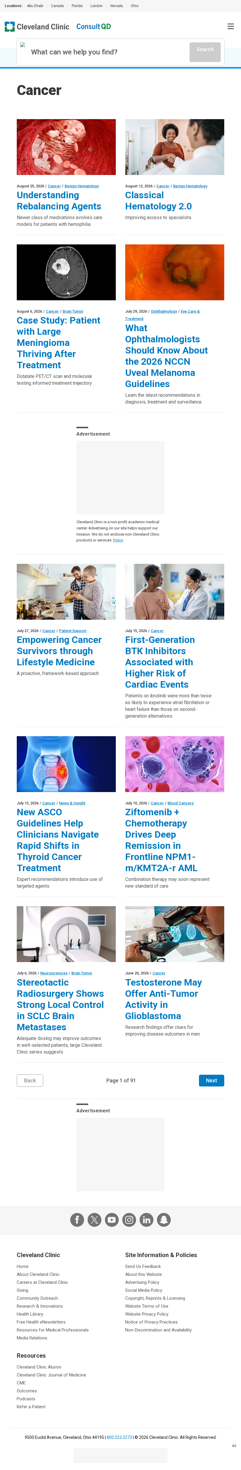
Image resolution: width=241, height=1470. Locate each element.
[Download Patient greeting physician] (174, 147)
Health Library (30, 1314)
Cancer (54, 186)
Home (23, 1266)
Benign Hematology (82, 186)
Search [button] (205, 49)
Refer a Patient (31, 1406)
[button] (230, 26)
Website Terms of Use (146, 1306)
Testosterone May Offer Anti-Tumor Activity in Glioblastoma (163, 999)
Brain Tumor (73, 311)
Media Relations (32, 1338)
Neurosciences (54, 973)
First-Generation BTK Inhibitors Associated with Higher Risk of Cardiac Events (160, 662)
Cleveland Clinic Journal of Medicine (51, 1375)
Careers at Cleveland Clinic (42, 1282)
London (97, 6)
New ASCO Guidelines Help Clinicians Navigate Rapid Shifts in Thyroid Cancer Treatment (58, 840)
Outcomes (27, 1391)
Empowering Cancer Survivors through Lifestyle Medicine (59, 651)
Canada (57, 6)
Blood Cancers (181, 803)
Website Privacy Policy (146, 1314)
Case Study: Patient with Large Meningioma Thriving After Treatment (58, 343)
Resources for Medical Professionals (53, 1330)
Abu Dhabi (35, 6)
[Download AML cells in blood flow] (174, 764)
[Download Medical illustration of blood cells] (66, 147)
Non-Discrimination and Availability (158, 1330)
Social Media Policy (143, 1290)
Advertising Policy (142, 1282)
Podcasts (26, 1398)
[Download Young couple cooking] (66, 592)
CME (21, 1383)
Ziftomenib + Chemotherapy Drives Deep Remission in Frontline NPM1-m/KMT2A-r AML (161, 840)
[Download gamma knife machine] (66, 934)
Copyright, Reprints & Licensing (155, 1298)
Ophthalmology (164, 311)
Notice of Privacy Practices (151, 1322)
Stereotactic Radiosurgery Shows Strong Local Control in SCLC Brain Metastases (60, 1005)
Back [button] (30, 1080)
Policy (118, 540)
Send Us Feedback (143, 1266)
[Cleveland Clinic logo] (37, 26)
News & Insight (72, 803)
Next (211, 1080)
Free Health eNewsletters (41, 1322)
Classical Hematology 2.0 (158, 200)
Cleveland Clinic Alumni (39, 1367)
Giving (22, 1290)
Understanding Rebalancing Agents (59, 200)
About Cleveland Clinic (38, 1274)
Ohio (134, 6)
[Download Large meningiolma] (66, 272)
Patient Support (72, 631)
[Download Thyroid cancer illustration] (66, 764)
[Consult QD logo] (94, 26)
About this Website (143, 1274)
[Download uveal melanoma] (174, 272)
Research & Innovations (40, 1306)
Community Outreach (37, 1298)
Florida (77, 6)
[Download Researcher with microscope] (174, 934)
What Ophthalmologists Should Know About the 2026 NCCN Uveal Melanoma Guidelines (166, 355)
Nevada (117, 6)
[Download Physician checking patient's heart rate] (174, 592)
